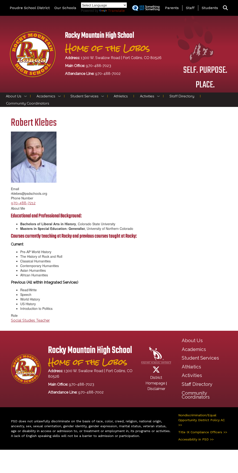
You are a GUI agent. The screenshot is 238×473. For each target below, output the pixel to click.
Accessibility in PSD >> (196, 439)
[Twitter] (156, 371)
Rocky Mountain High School (99, 36)
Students (210, 8)
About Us (13, 96)
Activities (147, 96)
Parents (172, 8)
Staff (190, 8)
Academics (45, 96)
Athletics (121, 96)
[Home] (33, 54)
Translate (116, 10)
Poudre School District (30, 8)
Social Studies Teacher (30, 320)
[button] (225, 8)
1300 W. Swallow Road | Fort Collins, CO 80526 (121, 58)
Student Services (84, 96)
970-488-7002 (108, 73)
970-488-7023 (98, 65)
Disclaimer (156, 389)
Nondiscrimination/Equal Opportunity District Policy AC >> (201, 420)
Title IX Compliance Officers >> (202, 432)
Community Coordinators (27, 103)
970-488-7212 (23, 203)
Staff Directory (181, 96)
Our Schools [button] (65, 8)
